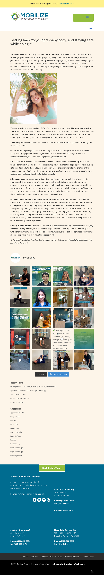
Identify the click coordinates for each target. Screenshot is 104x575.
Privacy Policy (56, 557)
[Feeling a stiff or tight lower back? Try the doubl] (41, 360)
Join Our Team (88, 557)
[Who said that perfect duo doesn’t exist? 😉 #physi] (63, 360)
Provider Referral (72, 557)
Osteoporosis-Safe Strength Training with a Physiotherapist (33, 386)
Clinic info (14, 424)
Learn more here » (65, 3)
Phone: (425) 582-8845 (64, 541)
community (14, 428)
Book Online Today (52, 467)
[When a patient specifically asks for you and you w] (63, 297)
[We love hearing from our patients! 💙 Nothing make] (84, 339)
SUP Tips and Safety (18, 394)
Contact (44, 557)
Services (34, 557)
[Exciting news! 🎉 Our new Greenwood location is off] (84, 318)
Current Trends (16, 432)
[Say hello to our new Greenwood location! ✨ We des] (63, 318)
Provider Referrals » (63, 510)
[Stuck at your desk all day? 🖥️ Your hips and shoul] (63, 339)
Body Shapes (15, 416)
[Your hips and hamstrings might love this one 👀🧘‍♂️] (20, 297)
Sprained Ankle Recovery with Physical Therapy (28, 390)
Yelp (49, 500)
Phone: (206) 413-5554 (20, 541)
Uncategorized (16, 455)
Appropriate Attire (17, 412)
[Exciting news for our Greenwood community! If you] (63, 276)
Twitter (39, 500)
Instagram (44, 500)
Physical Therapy (16, 448)
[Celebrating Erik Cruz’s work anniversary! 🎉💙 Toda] (41, 276)
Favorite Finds (15, 436)
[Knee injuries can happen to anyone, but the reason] (41, 339)
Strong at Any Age (17, 402)
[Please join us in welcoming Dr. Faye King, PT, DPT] (41, 297)
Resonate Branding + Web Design (69, 564)
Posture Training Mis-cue (19, 398)
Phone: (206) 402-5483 (64, 500)
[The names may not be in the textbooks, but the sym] (84, 276)
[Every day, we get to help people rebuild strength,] (20, 276)
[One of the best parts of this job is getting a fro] (84, 360)
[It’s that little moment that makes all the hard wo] (41, 318)
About (25, 557)
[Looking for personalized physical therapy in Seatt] (20, 339)
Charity (13, 420)
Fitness (13, 440)
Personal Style (15, 444)
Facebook (34, 500)
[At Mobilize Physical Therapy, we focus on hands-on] (20, 360)
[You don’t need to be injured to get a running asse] (20, 318)
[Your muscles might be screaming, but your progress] (84, 297)
